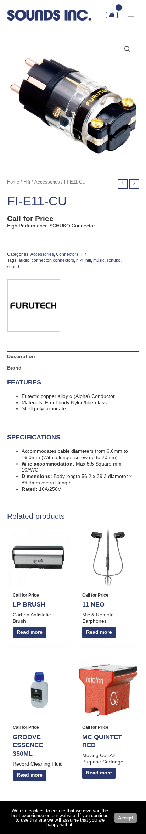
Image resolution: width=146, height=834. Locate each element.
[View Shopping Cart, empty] (112, 15)
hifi (88, 260)
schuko (113, 260)
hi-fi (79, 260)
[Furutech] (33, 305)
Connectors (67, 254)
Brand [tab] (14, 368)
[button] (127, 49)
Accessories (47, 182)
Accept (125, 818)
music (99, 260)
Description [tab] (21, 356)
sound (13, 266)
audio (23, 260)
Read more (30, 632)
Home (13, 182)
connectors (63, 260)
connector (41, 260)
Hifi (26, 182)
